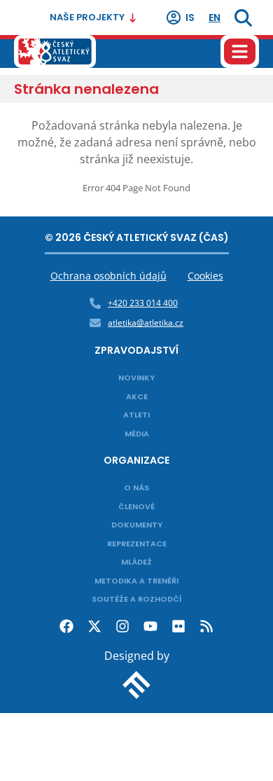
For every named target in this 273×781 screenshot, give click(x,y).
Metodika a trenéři (136, 580)
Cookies (205, 275)
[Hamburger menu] (239, 51)
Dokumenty (136, 524)
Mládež (136, 561)
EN (214, 18)
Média (137, 433)
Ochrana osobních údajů (108, 275)
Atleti (136, 414)
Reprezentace (137, 543)
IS (190, 18)
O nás (136, 487)
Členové (136, 506)
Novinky (136, 377)
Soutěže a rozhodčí (137, 598)
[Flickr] (178, 626)
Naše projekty (87, 17)
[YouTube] (150, 626)
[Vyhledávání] (243, 17)
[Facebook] (66, 626)
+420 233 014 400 (143, 303)
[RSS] (206, 626)
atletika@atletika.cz (145, 323)
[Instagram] (122, 626)
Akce (137, 396)
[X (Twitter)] (94, 626)
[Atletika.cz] (55, 51)
